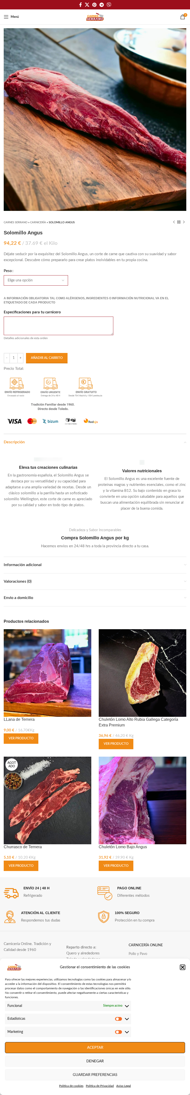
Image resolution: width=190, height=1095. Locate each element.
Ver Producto (21, 738)
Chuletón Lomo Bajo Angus (123, 847)
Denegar (95, 1061)
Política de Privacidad (100, 1085)
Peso (8, 271)
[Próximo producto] (183, 222)
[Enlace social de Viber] (109, 4)
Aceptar (95, 1047)
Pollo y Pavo (138, 954)
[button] (182, 967)
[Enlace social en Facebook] (80, 4)
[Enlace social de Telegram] (101, 4)
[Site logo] (95, 17)
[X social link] (87, 4)
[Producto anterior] (173, 222)
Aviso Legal (123, 1085)
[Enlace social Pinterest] (94, 4)
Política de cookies (71, 1085)
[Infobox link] (48, 482)
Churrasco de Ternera (23, 847)
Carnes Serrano (15, 222)
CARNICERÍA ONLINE (146, 945)
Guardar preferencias (95, 1075)
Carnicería (38, 222)
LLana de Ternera (19, 719)
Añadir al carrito (47, 358)
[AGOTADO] (47, 800)
